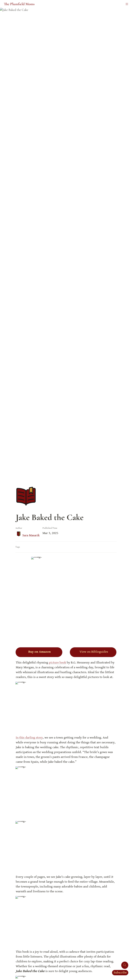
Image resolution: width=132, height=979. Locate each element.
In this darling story (29, 737)
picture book (57, 662)
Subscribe (120, 972)
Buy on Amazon (39, 652)
